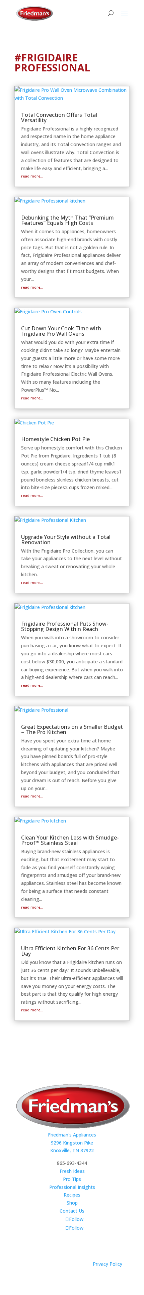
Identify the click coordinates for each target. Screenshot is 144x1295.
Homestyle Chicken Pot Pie (55, 439)
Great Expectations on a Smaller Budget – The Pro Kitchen (72, 729)
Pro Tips (72, 1179)
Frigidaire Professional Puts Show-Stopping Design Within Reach (65, 626)
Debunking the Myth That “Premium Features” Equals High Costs (67, 220)
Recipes (72, 1195)
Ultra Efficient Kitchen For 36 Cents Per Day (70, 951)
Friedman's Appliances (72, 1134)
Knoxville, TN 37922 (72, 1150)
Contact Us (72, 1211)
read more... (32, 176)
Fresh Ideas (72, 1171)
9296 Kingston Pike (72, 1143)
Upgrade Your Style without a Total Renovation (66, 539)
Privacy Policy (107, 1264)
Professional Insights (72, 1187)
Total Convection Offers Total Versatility (59, 117)
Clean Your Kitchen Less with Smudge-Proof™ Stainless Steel (70, 840)
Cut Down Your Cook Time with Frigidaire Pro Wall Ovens (61, 331)
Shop (72, 1203)
